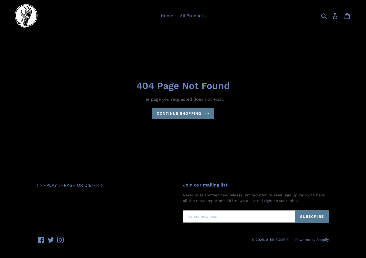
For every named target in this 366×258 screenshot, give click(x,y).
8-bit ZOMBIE (277, 240)
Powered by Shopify (312, 240)
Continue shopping (179, 113)
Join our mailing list (205, 185)
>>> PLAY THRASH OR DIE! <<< (69, 185)
